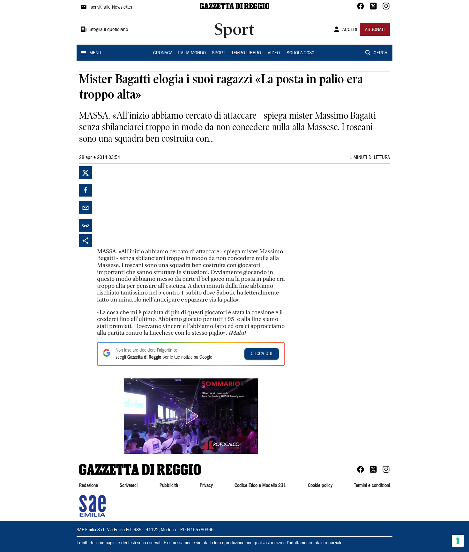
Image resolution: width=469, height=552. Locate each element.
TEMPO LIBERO (246, 53)
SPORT (218, 53)
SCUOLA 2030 (300, 53)
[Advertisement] (145, 206)
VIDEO (274, 53)
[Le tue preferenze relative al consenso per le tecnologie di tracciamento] (458, 541)
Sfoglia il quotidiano (108, 30)
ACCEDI (349, 30)
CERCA (380, 53)
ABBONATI (375, 30)
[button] (190, 416)
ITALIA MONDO (192, 53)
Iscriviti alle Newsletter (110, 7)
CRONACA (163, 53)
